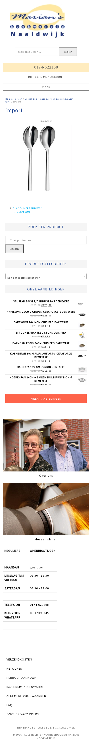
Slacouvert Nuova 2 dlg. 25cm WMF (26, 210)
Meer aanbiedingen (46, 399)
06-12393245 (39, 613)
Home (8, 98)
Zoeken (68, 51)
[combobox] (46, 276)
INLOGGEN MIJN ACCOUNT (46, 77)
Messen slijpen (46, 539)
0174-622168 (46, 67)
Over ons (46, 475)
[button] (46, 87)
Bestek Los (31, 98)
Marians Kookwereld (46, 21)
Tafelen (18, 98)
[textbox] (46, 277)
